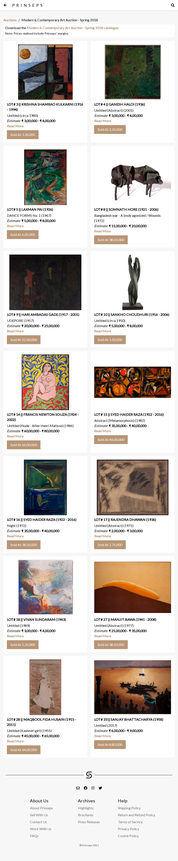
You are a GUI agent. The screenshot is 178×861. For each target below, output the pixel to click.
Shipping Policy (129, 808)
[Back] (5, 5)
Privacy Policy (128, 829)
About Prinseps (41, 808)
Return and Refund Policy (136, 815)
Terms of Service (130, 822)
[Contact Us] (78, 788)
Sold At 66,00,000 (23, 445)
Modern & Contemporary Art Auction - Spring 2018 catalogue (73, 28)
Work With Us (40, 829)
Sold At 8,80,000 (110, 744)
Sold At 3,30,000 (22, 134)
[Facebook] (86, 788)
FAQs (34, 836)
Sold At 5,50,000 (110, 340)
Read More (15, 126)
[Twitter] (100, 788)
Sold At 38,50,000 (111, 240)
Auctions (10, 20)
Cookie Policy (128, 836)
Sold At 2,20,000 (110, 129)
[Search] (172, 5)
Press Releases (89, 822)
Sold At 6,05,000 (22, 234)
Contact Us (38, 822)
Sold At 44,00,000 (111, 439)
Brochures (85, 815)
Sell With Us (39, 815)
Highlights (86, 808)
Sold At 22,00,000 (23, 340)
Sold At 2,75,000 (110, 545)
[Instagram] (93, 788)
